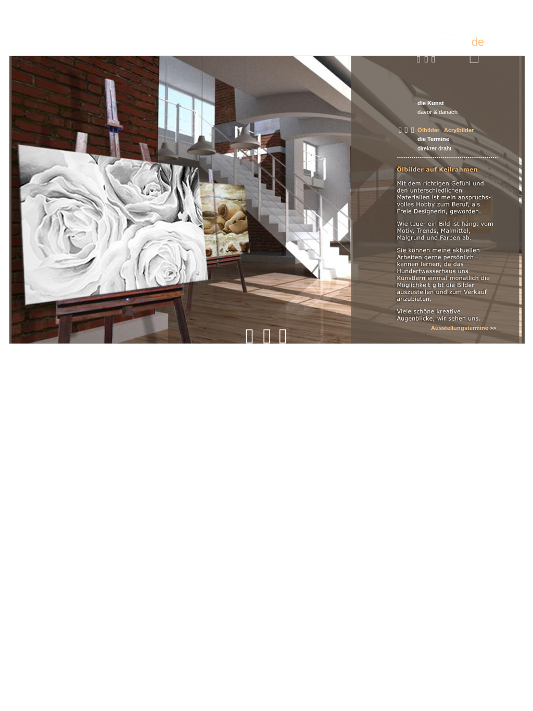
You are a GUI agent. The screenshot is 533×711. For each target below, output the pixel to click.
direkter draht (434, 148)
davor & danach (437, 112)
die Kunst (430, 103)
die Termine (433, 139)
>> (493, 328)
